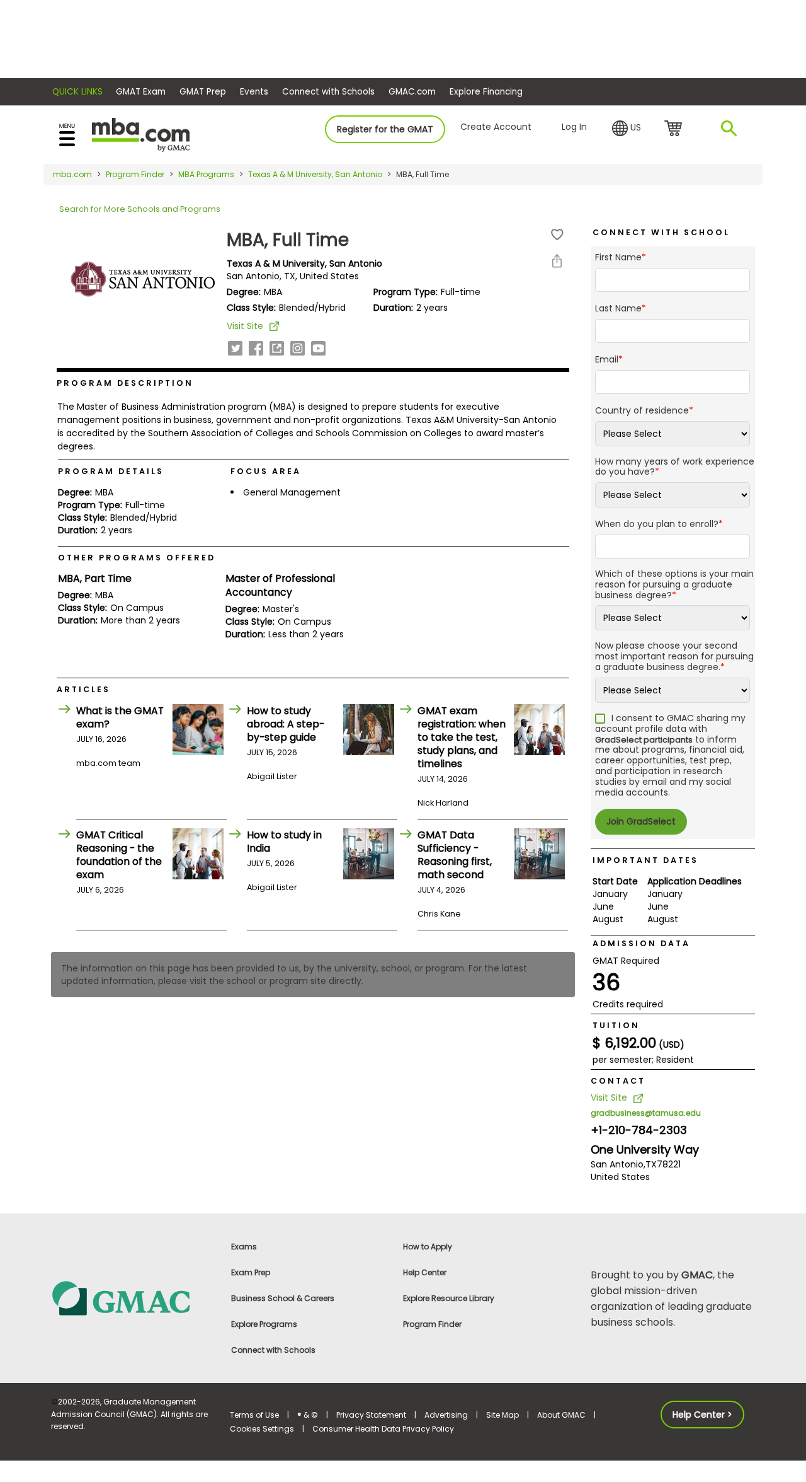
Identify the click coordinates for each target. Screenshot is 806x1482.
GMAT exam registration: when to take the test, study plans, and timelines (461, 737)
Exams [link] (244, 1246)
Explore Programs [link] (264, 1324)
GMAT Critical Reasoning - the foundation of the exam (119, 855)
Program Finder (135, 174)
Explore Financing (486, 92)
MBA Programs (206, 174)
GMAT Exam (141, 92)
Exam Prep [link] (250, 1272)
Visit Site (245, 326)
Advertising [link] (446, 1415)
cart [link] (675, 129)
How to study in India (284, 841)
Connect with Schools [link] (273, 1350)
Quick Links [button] (77, 92)
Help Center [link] (424, 1272)
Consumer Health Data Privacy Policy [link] (383, 1428)
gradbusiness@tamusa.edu (646, 1113)
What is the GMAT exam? (120, 717)
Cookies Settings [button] (262, 1428)
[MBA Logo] (141, 134)
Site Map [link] (502, 1415)
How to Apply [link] (427, 1246)
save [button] (557, 235)
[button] (626, 128)
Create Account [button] (495, 126)
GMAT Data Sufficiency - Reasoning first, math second (454, 855)
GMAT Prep (202, 92)
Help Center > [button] (702, 1414)
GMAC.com (412, 92)
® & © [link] (307, 1415)
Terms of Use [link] (254, 1415)
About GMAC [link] (561, 1415)
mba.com (72, 174)
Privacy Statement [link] (371, 1415)
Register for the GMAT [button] (385, 129)
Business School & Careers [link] (282, 1298)
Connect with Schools (328, 92)
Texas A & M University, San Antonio (315, 174)
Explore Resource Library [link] (448, 1298)
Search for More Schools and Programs (139, 209)
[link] (133, 1297)
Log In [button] (574, 126)
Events (254, 92)
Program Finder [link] (432, 1324)
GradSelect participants (644, 739)
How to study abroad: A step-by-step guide (285, 723)
